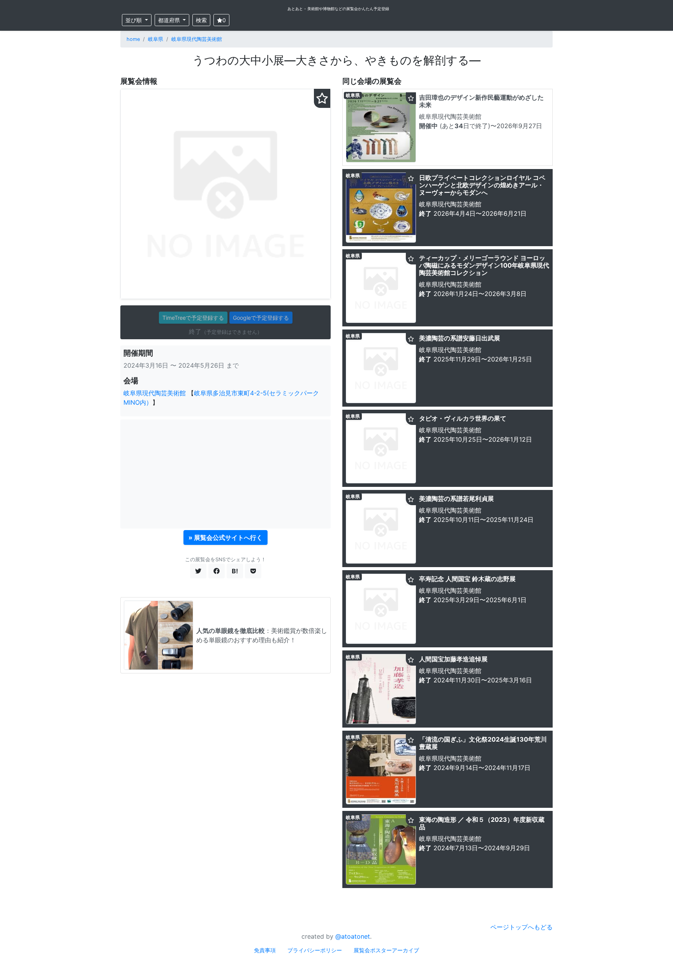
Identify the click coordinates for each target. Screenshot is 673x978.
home (133, 39)
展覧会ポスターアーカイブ (386, 950)
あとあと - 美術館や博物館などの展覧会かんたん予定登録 (338, 8)
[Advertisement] (225, 474)
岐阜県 (155, 39)
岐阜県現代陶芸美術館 (196, 39)
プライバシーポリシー (314, 950)
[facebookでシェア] (216, 571)
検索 (201, 20)
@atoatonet (352, 936)
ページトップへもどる (521, 927)
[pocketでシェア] (253, 571)
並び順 (134, 20)
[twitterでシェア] (198, 571)
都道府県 (169, 20)
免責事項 (265, 950)
